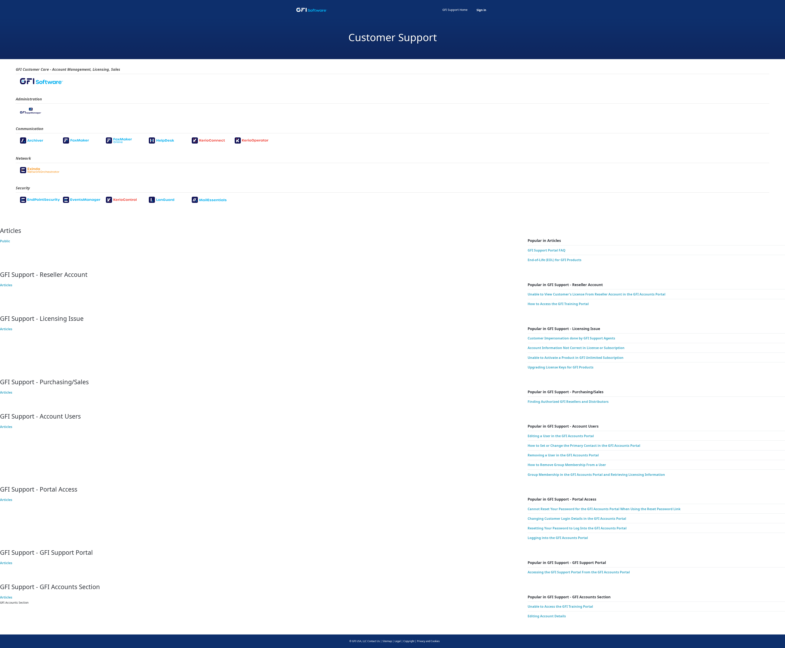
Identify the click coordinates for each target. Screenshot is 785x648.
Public (5, 241)
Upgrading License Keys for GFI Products (560, 367)
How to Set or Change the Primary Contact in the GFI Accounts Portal (584, 445)
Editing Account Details (547, 616)
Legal (398, 641)
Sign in (481, 10)
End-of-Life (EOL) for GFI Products (554, 260)
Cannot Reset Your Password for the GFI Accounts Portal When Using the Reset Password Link (604, 509)
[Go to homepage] (311, 10)
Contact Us (373, 641)
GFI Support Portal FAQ (546, 250)
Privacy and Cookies (428, 641)
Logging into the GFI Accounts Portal (558, 538)
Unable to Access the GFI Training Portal (560, 606)
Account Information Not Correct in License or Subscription (576, 348)
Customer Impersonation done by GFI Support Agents (571, 338)
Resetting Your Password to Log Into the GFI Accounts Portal (577, 528)
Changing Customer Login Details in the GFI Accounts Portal (577, 518)
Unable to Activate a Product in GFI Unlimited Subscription (576, 357)
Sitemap (387, 641)
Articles (6, 285)
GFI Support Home (455, 10)
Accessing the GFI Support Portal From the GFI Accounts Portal (579, 572)
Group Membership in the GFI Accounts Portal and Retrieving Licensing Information (596, 474)
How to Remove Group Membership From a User (567, 465)
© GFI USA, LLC (358, 641)
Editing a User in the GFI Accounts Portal (561, 436)
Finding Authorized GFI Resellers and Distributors (568, 401)
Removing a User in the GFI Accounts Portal (563, 455)
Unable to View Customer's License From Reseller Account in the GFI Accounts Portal (596, 294)
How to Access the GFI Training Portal (558, 304)
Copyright (408, 641)
